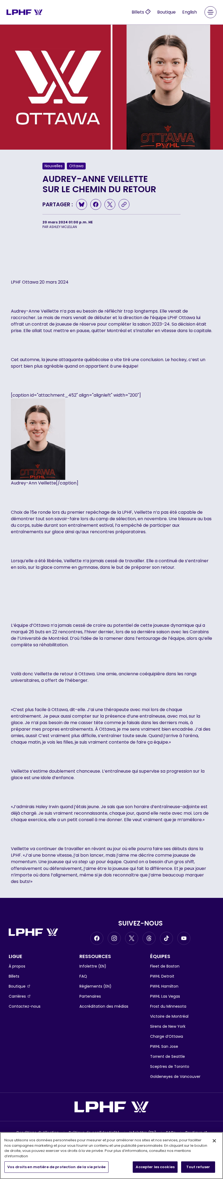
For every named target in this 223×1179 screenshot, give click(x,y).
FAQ (83, 976)
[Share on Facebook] (95, 204)
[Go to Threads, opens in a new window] (149, 938)
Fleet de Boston (164, 966)
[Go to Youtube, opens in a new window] (183, 938)
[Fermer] (214, 1141)
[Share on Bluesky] (81, 204)
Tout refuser (198, 1167)
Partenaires (90, 996)
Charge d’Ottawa (166, 1036)
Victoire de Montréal (169, 1016)
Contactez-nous (25, 1006)
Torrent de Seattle (167, 1056)
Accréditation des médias (103, 1006)
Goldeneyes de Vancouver (175, 1076)
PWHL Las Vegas (165, 996)
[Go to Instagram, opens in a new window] (114, 938)
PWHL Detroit (162, 976)
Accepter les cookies (155, 1167)
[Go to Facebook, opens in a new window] (96, 938)
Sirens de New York (167, 1026)
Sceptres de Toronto (169, 1066)
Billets (14, 976)
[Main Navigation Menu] (210, 12)
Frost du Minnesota (168, 1006)
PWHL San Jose (164, 1046)
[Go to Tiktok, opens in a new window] (166, 938)
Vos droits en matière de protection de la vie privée (56, 1167)
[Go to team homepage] (24, 12)
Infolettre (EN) (92, 966)
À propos (17, 966)
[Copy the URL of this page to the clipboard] (124, 204)
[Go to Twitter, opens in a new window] (131, 938)
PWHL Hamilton (164, 986)
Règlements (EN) (95, 986)
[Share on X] (109, 204)
